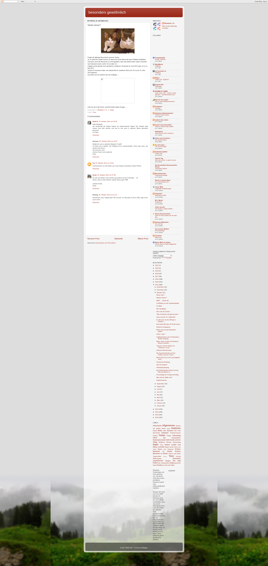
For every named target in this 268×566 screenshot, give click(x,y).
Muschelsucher (160, 173)
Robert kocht (169, 447)
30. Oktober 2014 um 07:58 (106, 175)
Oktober (160, 292)
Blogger (144, 548)
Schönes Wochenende (163, 350)
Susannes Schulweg (163, 362)
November (160, 290)
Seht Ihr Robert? (161, 365)
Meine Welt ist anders (162, 242)
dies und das (159, 224)
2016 (157, 279)
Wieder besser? (161, 298)
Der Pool (177, 430)
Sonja (95, 175)
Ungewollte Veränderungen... (163, 188)
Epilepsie (164, 433)
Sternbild (157, 108)
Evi (94, 163)
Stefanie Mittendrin (162, 222)
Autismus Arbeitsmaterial (164, 113)
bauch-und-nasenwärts (163, 125)
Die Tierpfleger (161, 309)
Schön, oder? (160, 334)
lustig (172, 463)
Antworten (96, 135)
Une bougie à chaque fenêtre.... (164, 209)
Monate (168, 442)
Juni (158, 392)
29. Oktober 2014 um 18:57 (108, 141)
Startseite (118, 239)
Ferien (162, 435)
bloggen (168, 461)
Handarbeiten (176, 438)
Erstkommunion (175, 433)
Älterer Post (143, 239)
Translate (168, 258)
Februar (160, 403)
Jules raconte (160, 207)
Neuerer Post (93, 239)
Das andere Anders (161, 140)
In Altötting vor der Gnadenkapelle (167, 303)
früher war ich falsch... (163, 138)
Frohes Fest (158, 153)
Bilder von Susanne (165, 430)
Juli (158, 389)
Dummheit (156, 433)
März (159, 400)
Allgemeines (168, 425)
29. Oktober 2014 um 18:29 (108, 121)
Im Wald (159, 306)
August (159, 386)
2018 (157, 273)
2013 (157, 409)
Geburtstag (176, 435)
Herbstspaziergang (162, 367)
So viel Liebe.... (160, 145)
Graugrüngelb (160, 57)
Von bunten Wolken (162, 229)
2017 (157, 276)
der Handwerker (163, 463)
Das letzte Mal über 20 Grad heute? (168, 324)
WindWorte (159, 64)
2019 (157, 271)
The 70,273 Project (161, 146)
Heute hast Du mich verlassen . (164, 133)
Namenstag (177, 442)
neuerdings (158, 86)
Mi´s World (159, 200)
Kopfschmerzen (161, 380)
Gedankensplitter (161, 152)
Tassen (165, 456)
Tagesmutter (157, 456)
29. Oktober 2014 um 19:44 (104, 163)
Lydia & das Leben (161, 120)
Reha (161, 445)
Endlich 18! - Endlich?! (162, 79)
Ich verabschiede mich (162, 182)
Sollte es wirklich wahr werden (164, 126)
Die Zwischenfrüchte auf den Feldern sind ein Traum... (165, 354)
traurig (159, 465)
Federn (155, 435)
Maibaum (162, 442)
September (161, 384)
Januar (159, 406)
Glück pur (159, 438)
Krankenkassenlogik (161, 175)
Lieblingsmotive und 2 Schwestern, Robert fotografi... (167, 337)
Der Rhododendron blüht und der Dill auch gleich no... (167, 371)
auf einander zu (160, 71)
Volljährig (157, 66)
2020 (157, 268)
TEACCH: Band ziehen (162, 115)
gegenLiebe (159, 84)
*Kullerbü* (158, 193)
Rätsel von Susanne (165, 449)
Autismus (176, 428)
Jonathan (158, 235)
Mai (158, 395)
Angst (168, 428)
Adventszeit (157, 426)
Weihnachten (157, 458)
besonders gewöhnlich (107, 12)
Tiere (94, 112)
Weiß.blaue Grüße (160, 195)
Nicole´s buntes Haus (162, 180)
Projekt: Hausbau (160, 59)
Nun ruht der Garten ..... (164, 311)
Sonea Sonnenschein (162, 214)
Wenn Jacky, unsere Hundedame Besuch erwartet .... (167, 342)
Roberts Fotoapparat (163, 327)
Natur (155, 444)
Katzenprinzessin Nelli (161, 440)
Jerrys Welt (159, 187)
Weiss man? (160, 295)
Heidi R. (95, 121)
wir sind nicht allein (168, 465)
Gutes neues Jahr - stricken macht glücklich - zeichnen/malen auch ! (165, 94)
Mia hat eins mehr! (161, 100)
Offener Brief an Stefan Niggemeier (165, 244)
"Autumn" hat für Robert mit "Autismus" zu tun (165, 346)
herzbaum (158, 106)
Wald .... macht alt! (162, 300)
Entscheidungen (160, 230)
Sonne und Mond (175, 453)
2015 (157, 282)
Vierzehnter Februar (161, 168)
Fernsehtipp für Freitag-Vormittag (167, 375)
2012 (157, 412)
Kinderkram (158, 202)
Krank (172, 440)
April (158, 397)
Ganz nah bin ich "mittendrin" (166, 317)
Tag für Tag (159, 158)
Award (155, 430)
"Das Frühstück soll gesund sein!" (167, 314)
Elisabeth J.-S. (169, 23)
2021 (157, 265)
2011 (157, 415)
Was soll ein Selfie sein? (164, 377)
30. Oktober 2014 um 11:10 (108, 195)
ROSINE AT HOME (161, 91)
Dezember (160, 287)
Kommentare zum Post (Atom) (105, 243)
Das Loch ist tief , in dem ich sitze (165, 160)
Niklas (157, 78)
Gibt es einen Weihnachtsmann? (165, 101)
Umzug (178, 456)
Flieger (169, 435)
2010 (157, 417)
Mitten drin (158, 237)
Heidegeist (159, 131)
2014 (157, 285)
